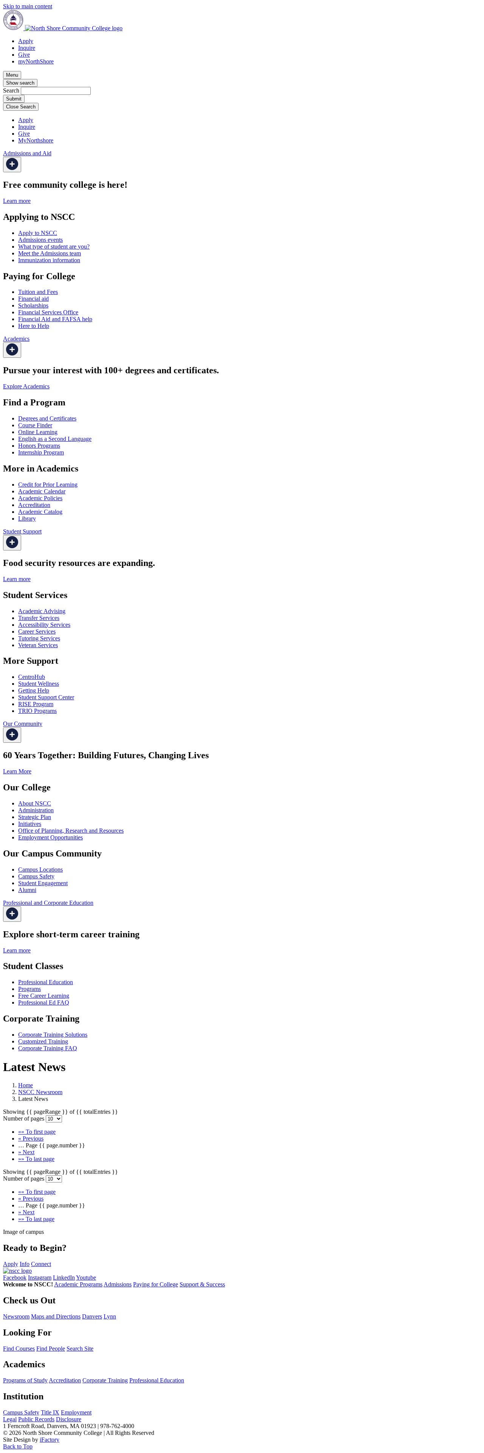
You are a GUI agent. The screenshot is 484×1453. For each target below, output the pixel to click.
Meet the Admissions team (49, 253)
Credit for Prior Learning (48, 484)
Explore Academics (26, 386)
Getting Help (33, 690)
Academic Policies (40, 498)
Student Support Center (46, 697)
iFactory (49, 1439)
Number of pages (23, 1118)
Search (11, 90)
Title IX (50, 1412)
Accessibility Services (44, 624)
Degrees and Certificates (47, 418)
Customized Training (43, 1041)
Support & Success (202, 1284)
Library (27, 518)
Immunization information (49, 260)
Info (24, 1264)
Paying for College (155, 1284)
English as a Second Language (55, 439)
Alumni (27, 890)
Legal (10, 1419)
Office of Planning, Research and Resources (71, 830)
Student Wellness (38, 683)
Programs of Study (25, 1380)
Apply (25, 41)
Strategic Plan (34, 817)
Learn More (17, 771)
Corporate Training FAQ (47, 1048)
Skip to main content (27, 6)
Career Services (37, 631)
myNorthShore (36, 61)
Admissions (118, 1284)
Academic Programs (78, 1284)
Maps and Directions (56, 1316)
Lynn (110, 1316)
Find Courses (19, 1348)
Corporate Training (105, 1380)
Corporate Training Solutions (52, 1034)
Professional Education (45, 982)
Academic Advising (41, 611)
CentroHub (31, 677)
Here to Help (33, 326)
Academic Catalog (40, 512)
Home (25, 1085)
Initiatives (29, 824)
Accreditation (34, 505)
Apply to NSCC (37, 233)
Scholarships (33, 305)
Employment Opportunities (50, 837)
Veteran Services (38, 645)
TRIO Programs (37, 711)
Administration (36, 810)
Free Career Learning (43, 995)
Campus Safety (36, 876)
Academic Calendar (41, 491)
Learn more (17, 201)
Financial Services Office (48, 312)
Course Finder (35, 425)
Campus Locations (40, 869)
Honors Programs (39, 445)
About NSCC (34, 803)
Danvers (92, 1316)
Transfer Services (38, 618)
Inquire (26, 48)
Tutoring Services (39, 638)
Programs (29, 989)
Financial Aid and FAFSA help (55, 319)
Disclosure (68, 1419)
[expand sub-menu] (12, 164)
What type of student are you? (54, 246)
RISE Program (35, 704)
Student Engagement (43, 883)
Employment (76, 1412)
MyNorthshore (35, 140)
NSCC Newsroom (40, 1092)
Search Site (80, 1348)
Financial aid (33, 298)
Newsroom (16, 1316)
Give (24, 54)
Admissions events (40, 239)
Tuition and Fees (38, 292)
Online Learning (37, 432)
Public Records (36, 1419)
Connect (41, 1264)
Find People (50, 1348)
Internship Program (41, 452)
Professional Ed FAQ (43, 1002)
